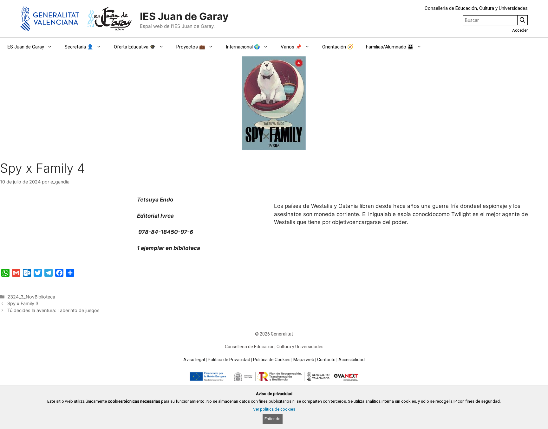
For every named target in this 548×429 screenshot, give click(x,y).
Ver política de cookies (274, 409)
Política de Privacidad (229, 359)
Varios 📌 (291, 47)
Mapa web (303, 359)
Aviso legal (194, 359)
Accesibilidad (351, 359)
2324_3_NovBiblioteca (31, 296)
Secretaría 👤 (79, 47)
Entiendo (272, 418)
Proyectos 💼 (190, 47)
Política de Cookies (271, 359)
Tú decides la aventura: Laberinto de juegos (53, 310)
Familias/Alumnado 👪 (390, 47)
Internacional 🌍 (243, 47)
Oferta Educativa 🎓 (135, 47)
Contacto (326, 359)
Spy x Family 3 (22, 303)
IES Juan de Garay (184, 16)
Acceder (520, 30)
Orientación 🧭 (337, 47)
